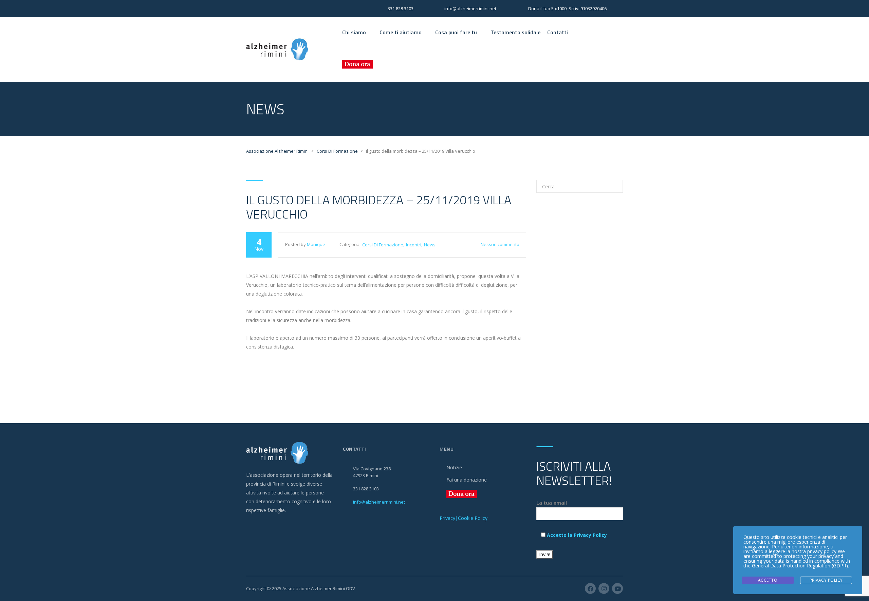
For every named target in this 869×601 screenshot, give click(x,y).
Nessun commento (500, 244)
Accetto (768, 580)
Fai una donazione (466, 479)
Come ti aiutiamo (401, 32)
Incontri (413, 245)
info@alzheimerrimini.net (379, 502)
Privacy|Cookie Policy (463, 518)
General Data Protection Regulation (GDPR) (800, 565)
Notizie (454, 467)
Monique (316, 244)
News (430, 245)
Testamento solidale (515, 32)
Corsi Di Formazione (382, 245)
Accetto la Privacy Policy (577, 535)
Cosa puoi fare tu (456, 32)
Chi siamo (354, 32)
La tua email (551, 503)
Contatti (557, 32)
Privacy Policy (826, 580)
